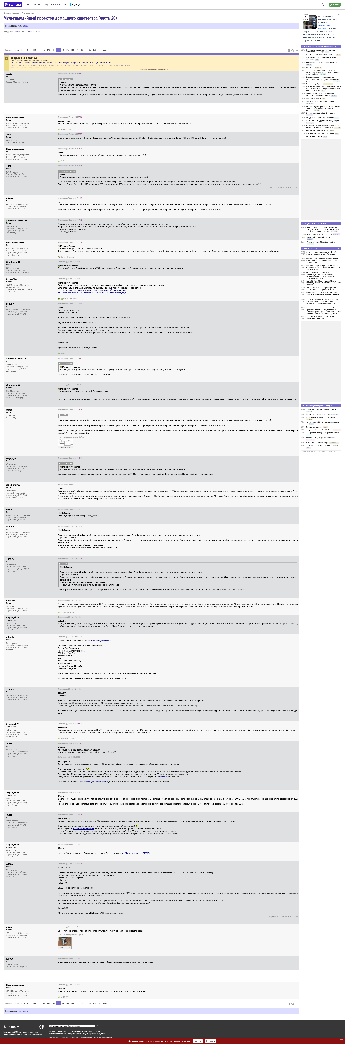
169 (99, 50)
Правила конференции (72, 1031)
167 (89, 50)
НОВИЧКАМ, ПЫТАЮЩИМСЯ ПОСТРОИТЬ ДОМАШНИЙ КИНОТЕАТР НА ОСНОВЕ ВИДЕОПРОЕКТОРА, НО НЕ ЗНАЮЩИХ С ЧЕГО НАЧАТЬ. (71, 65)
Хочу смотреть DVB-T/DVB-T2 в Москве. (320, 113)
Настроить (210, 1041)
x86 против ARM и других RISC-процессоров (322, 121)
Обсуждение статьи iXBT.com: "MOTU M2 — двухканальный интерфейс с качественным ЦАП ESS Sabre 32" (322, 72)
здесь (25, 25)
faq (26, 31)
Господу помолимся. (313, 98)
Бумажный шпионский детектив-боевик (322, 237)
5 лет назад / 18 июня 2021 (70, 198)
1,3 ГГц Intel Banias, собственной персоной (322, 446)
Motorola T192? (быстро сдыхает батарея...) (322, 438)
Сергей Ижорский (67, 257)
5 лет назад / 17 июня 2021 (70, 74)
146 (62, 50)
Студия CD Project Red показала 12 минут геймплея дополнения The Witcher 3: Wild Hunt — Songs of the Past (323, 283)
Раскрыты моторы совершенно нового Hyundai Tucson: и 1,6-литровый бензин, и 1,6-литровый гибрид (323, 267)
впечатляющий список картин (94, 782)
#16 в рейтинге (24, 285)
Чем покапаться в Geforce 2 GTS (318, 414)
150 (81, 50)
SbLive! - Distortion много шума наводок (321, 409)
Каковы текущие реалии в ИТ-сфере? (320, 101)
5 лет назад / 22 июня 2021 (70, 814)
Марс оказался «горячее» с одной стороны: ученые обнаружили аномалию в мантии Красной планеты (322, 261)
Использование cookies (57, 1033)
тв (42, 31)
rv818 (63, 161)
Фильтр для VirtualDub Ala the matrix (321, 242)
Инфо (295, 74)
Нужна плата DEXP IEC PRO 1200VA (319, 234)
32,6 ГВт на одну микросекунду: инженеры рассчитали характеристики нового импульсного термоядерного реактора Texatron (322, 302)
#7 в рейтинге (25, 123)
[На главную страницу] (13, 4)
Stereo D (163, 777)
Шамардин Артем (67, 738)
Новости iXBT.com (309, 248)
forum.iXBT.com (99, 1037)
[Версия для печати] (289, 50)
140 (34, 50)
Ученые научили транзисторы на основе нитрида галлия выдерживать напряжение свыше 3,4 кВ (322, 294)
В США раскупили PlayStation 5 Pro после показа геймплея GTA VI (321, 317)
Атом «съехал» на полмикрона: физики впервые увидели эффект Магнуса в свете (322, 289)
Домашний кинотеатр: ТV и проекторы (19, 13)
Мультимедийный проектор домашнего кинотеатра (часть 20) (60, 18)
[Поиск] (323, 4)
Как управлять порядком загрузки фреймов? (323, 433)
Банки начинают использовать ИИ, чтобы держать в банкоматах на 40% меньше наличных (321, 254)
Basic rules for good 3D (83, 828)
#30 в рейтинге (24, 310)
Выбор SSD (310, 67)
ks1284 (63, 997)
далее (104, 50)
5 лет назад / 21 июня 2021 (70, 724)
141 (39, 50)
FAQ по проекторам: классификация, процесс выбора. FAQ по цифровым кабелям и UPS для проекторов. (61, 63)
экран (38, 31)
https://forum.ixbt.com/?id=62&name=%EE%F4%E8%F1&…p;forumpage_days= (92, 290)
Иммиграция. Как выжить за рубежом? (320, 55)
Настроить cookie (74, 1033)
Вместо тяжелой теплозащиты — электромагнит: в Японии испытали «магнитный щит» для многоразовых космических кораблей (320, 275)
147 (67, 50)
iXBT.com (52, 1037)
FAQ (90, 1031)
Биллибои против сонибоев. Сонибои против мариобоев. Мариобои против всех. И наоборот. (323, 108)
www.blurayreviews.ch (101, 641)
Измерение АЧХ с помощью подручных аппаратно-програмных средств (320, 94)
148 (72, 50)
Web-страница (11, 233)
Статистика (97, 1031)
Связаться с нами (55, 1031)
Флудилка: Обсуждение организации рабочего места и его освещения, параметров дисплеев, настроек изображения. (323, 79)
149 (77, 50)
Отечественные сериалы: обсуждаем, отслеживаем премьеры (320, 51)
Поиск (84, 1031)
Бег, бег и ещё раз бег (314, 136)
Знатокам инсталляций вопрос (317, 443)
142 (43, 50)
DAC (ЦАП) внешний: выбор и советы (320, 118)
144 (53, 50)
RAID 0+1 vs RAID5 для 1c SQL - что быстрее (322, 417)
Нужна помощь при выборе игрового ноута (322, 63)
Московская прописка (314, 427)
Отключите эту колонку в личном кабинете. (319, 452)
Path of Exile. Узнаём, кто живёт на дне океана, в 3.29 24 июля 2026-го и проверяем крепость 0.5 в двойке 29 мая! (323, 89)
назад (17, 50)
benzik (17, 31)
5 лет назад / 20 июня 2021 (70, 526)
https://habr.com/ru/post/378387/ (135, 853)
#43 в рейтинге (24, 204)
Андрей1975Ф (66, 129)
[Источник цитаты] (59, 79)
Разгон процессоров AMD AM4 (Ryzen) (320, 133)
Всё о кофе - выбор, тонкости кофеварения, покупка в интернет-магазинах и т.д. (323, 126)
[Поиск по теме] (293, 50)
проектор (31, 31)
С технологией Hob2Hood (324, 25)
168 (94, 50)
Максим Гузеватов (70, 299)
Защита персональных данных (94, 1033)
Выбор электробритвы (314, 84)
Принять (197, 1041)
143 (48, 50)
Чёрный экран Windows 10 (316, 130)
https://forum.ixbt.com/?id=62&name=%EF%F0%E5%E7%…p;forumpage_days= (92, 293)
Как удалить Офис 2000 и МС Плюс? (319, 430)
